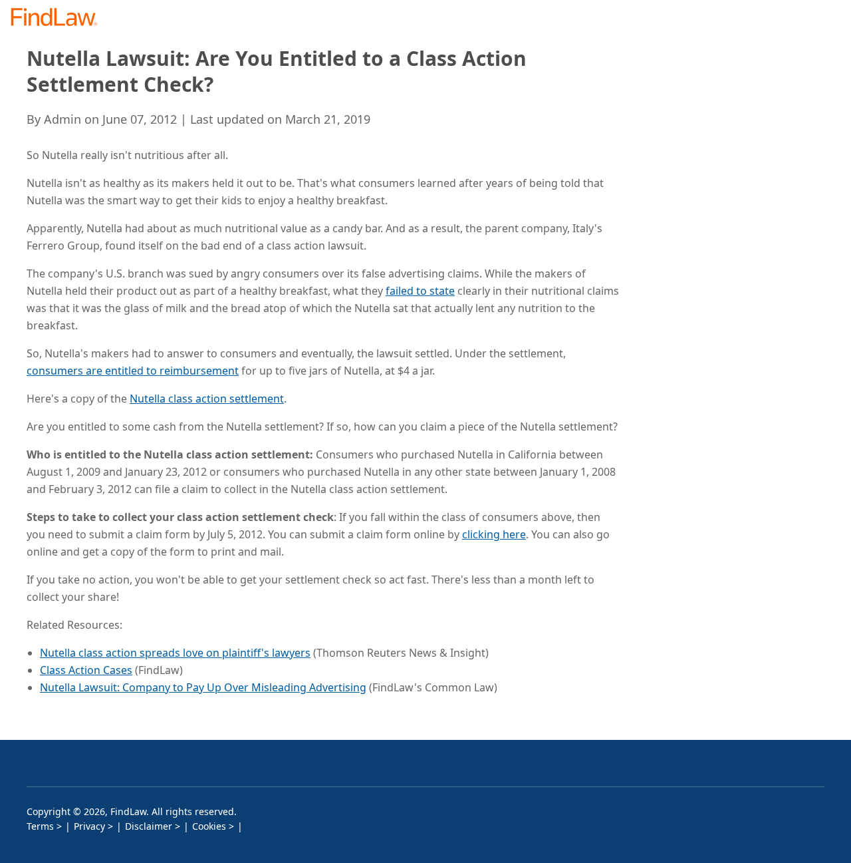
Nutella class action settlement (207, 398)
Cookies (209, 826)
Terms (40, 826)
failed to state (420, 290)
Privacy (89, 826)
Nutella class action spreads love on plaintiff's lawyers (175, 652)
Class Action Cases (86, 670)
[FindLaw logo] (59, 18)
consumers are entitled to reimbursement (133, 370)
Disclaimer (148, 826)
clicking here (494, 534)
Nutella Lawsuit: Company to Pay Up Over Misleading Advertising (203, 687)
